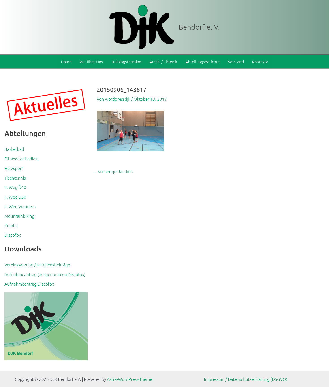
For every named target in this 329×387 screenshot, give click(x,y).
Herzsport (13, 168)
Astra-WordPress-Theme (129, 379)
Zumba (11, 225)
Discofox (12, 235)
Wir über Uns (91, 61)
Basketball (14, 149)
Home (66, 61)
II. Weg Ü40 (15, 187)
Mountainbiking (19, 216)
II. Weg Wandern (20, 206)
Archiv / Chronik (163, 61)
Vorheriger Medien (113, 171)
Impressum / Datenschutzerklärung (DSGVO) (245, 379)
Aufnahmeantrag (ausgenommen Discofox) (44, 274)
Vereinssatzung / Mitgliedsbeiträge (37, 264)
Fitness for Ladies (20, 158)
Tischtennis (15, 177)
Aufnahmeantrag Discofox (29, 284)
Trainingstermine (126, 61)
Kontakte (260, 61)
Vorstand (236, 61)
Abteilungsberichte (202, 61)
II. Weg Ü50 (15, 196)
